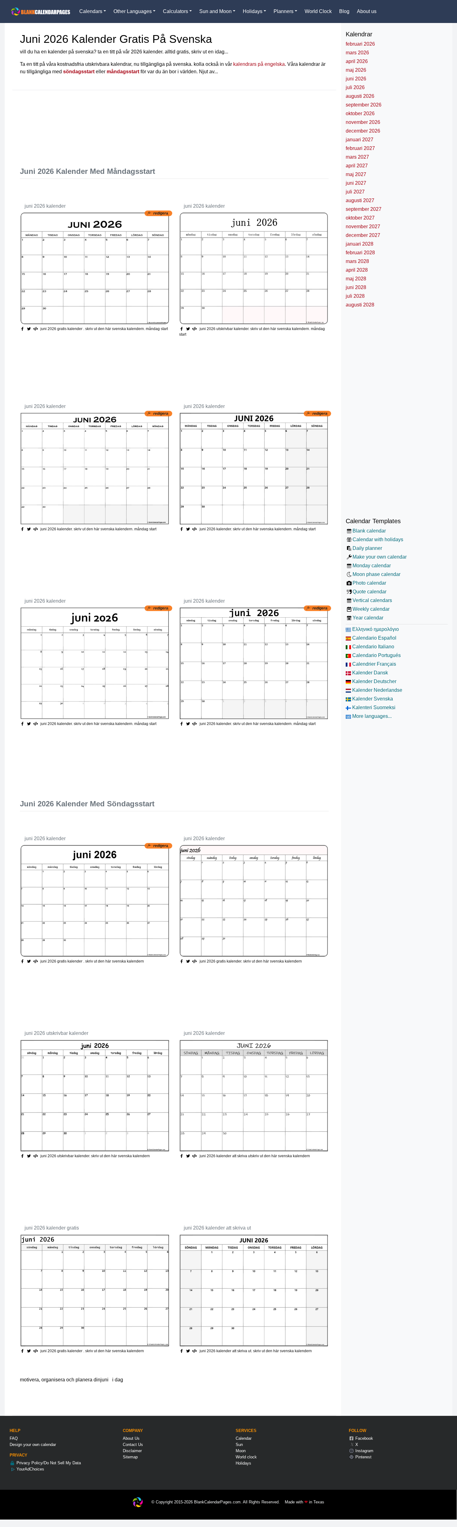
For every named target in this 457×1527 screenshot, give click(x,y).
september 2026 (363, 104)
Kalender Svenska (372, 698)
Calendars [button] (90, 11)
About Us (131, 1438)
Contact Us (133, 1444)
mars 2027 (357, 157)
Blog (344, 11)
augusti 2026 (360, 96)
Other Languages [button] (132, 11)
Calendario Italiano (372, 646)
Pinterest (363, 1457)
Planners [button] (283, 11)
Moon (241, 1450)
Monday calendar (371, 565)
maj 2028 (356, 278)
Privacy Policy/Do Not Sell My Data (48, 1463)
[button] (29, 329)
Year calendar (368, 617)
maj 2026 (356, 70)
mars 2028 (357, 261)
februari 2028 (360, 252)
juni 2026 (356, 78)
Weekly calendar (371, 609)
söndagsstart (79, 71)
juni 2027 (356, 183)
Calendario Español (373, 638)
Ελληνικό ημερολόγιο (375, 629)
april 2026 (357, 61)
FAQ (14, 1438)
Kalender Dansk (369, 672)
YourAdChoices (29, 1469)
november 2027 (363, 226)
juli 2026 (355, 87)
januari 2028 (359, 244)
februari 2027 (360, 148)
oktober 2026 (360, 113)
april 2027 (357, 165)
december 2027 (363, 235)
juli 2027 (355, 191)
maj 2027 (356, 174)
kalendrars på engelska (259, 64)
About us (366, 11)
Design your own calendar (33, 1444)
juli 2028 (355, 296)
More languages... (371, 716)
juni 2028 (356, 287)
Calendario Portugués (376, 655)
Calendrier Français (373, 664)
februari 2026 (360, 44)
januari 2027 (359, 139)
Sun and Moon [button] (215, 11)
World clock (246, 1457)
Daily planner (367, 548)
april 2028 (357, 270)
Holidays (243, 1463)
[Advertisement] (133, 125)
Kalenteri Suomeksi (373, 707)
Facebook (363, 1438)
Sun (239, 1444)
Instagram (363, 1450)
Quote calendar (369, 591)
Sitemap (130, 1457)
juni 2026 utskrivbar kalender (56, 1033)
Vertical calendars (372, 600)
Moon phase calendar (376, 574)
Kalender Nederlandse (376, 690)
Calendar (244, 1438)
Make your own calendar (379, 557)
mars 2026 (357, 52)
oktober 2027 (360, 217)
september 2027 (363, 209)
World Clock (318, 11)
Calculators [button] (175, 11)
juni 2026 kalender (45, 206)
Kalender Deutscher (373, 681)
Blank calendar (369, 530)
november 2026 (363, 122)
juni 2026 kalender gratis (52, 1227)
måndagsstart (123, 71)
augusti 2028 (360, 304)
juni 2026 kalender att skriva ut (217, 1227)
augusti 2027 (360, 200)
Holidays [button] (252, 11)
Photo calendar (369, 583)
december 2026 (363, 131)
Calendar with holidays (378, 539)
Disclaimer (132, 1450)
